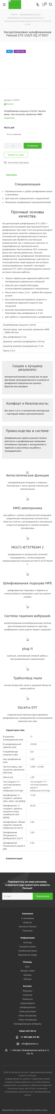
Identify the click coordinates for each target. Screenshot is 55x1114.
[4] (13, 95)
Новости (27, 922)
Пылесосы (27, 999)
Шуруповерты (27, 1003)
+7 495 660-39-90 (30, 1037)
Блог (27, 966)
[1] (5, 95)
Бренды (27, 975)
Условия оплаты (27, 946)
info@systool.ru (29, 1043)
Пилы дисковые (27, 1011)
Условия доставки (27, 950)
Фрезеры (27, 991)
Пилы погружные (28, 1015)
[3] (11, 95)
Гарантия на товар (27, 955)
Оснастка (27, 995)
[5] (16, 95)
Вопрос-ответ (28, 970)
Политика (27, 930)
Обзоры (27, 979)
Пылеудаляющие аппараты (28, 1024)
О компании (27, 918)
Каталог (27, 986)
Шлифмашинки (27, 1007)
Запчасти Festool (27, 926)
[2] (8, 95)
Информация (28, 937)
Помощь (27, 942)
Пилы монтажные (27, 1019)
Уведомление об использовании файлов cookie (24, 1110)
